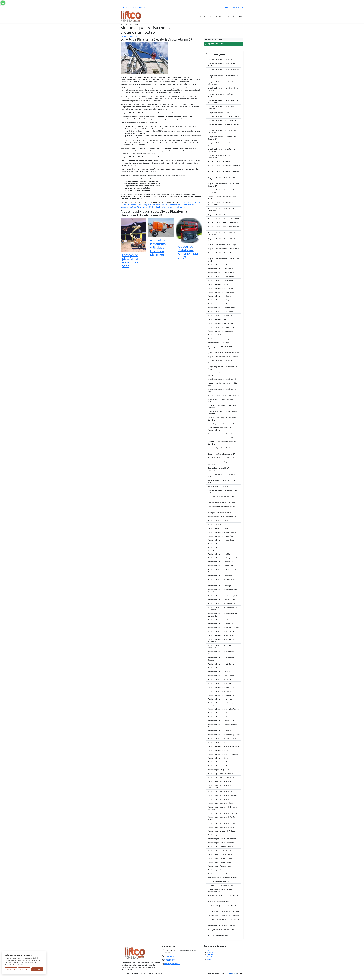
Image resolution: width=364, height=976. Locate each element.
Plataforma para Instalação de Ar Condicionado (219, 786)
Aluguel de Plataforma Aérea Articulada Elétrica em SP (222, 233)
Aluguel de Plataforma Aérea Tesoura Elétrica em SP (221, 253)
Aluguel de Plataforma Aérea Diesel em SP (136, 207)
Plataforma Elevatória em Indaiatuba (221, 292)
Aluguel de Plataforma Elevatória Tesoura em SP (222, 197)
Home (202, 16)
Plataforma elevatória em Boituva (220, 315)
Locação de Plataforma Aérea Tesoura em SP (223, 144)
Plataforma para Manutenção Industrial (222, 839)
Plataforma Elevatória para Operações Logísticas (221, 704)
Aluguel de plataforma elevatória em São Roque (222, 384)
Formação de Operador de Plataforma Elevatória (221, 475)
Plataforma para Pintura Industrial (220, 858)
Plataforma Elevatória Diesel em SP (220, 280)
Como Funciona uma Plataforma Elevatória (223, 438)
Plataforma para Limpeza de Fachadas (221, 835)
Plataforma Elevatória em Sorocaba (220, 288)
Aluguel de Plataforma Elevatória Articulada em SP (223, 179)
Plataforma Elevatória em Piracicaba (221, 717)
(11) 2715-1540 (169, 956)
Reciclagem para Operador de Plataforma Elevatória (223, 896)
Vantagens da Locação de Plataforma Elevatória (221, 931)
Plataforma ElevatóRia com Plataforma (222, 926)
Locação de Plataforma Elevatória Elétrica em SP (222, 64)
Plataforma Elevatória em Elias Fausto (221, 600)
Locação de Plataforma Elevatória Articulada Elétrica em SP (223, 83)
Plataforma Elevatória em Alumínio (220, 536)
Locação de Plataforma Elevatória (220, 59)
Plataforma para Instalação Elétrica (220, 803)
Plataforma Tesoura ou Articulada (220, 874)
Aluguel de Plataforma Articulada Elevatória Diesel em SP (159, 247)
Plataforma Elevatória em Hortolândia (221, 631)
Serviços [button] (218, 16)
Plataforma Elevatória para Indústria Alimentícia (221, 640)
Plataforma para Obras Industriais (220, 854)
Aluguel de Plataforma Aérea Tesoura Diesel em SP (223, 260)
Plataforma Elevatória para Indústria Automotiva (221, 646)
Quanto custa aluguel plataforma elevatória (223, 353)
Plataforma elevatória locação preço (221, 327)
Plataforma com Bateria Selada (219, 524)
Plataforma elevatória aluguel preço (221, 331)
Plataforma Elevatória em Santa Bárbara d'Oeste (222, 726)
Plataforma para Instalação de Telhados (222, 823)
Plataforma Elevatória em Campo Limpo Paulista (222, 570)
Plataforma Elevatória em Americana (221, 540)
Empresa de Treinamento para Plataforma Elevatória (223, 463)
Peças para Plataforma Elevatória (220, 513)
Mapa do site (211, 959)
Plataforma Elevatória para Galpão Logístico (223, 628)
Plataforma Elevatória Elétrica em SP (221, 277)
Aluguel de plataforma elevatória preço (222, 245)
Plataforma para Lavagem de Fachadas (222, 831)
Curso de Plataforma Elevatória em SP (221, 454)
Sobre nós (210, 16)
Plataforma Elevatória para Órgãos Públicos (223, 709)
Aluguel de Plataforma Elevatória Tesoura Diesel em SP (222, 209)
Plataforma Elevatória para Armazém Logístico (221, 549)
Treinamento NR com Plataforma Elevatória (223, 916)
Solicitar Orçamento (128, 36)
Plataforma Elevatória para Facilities (220, 624)
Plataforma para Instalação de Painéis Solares (221, 818)
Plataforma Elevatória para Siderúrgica (222, 739)
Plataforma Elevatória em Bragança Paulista (223, 558)
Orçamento (126, 75)
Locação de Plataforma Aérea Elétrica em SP (223, 116)
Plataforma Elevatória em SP (218, 265)
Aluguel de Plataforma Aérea (154, 205)
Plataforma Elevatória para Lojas (219, 679)
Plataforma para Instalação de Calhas (221, 791)
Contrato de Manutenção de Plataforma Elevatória (222, 443)
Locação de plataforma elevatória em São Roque (222, 390)
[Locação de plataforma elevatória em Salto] (133, 235)
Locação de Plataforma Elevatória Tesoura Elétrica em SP (223, 101)
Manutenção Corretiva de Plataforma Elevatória (221, 497)
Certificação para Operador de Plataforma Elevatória (223, 412)
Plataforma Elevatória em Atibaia (219, 554)
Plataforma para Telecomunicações (220, 870)
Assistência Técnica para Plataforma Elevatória (221, 400)
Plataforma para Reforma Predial (220, 866)
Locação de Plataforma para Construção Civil (222, 491)
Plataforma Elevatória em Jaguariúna (221, 676)
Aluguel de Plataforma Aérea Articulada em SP (167, 207)
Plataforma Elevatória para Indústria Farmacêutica (221, 653)
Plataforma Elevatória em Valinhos (220, 762)
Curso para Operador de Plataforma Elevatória (221, 449)
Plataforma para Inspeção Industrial (221, 777)
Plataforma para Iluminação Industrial (221, 774)
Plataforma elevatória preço (218, 319)
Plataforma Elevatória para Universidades (223, 754)
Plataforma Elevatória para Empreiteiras (222, 604)
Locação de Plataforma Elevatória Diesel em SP (223, 70)
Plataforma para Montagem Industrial (221, 847)
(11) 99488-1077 (169, 960)
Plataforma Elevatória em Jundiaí (219, 296)
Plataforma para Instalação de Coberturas (223, 795)
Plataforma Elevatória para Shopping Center (224, 735)
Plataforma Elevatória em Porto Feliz (221, 721)
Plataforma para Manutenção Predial (221, 843)
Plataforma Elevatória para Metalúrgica (222, 691)
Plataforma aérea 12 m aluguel (219, 343)
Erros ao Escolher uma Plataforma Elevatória (220, 469)
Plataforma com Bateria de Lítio (219, 521)
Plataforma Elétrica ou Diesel (218, 528)
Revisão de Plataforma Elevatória (219, 902)
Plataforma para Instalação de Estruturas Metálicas (222, 808)
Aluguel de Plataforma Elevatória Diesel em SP (223, 172)
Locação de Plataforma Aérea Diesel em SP (223, 120)
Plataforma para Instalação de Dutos (221, 799)
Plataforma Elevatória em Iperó (219, 672)
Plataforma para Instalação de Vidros (221, 827)
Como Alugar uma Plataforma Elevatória (222, 424)
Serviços (210, 955)
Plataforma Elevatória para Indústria (221, 664)
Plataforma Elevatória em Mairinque (221, 687)
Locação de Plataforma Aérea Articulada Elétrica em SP (222, 131)
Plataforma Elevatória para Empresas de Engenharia (222, 608)
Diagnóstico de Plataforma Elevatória (221, 458)
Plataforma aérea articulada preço (220, 339)
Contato (227, 16)
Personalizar (11, 969)
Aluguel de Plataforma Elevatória (219, 161)
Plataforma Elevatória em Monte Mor (221, 695)
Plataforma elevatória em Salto (219, 304)
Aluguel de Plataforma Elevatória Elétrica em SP (224, 166)
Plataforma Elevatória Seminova (219, 731)
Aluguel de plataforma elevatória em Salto (223, 357)
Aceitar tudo (37, 969)
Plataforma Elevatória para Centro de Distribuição (221, 581)
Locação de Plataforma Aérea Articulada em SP (223, 125)
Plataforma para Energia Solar (218, 770)
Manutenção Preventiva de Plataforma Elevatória (221, 508)
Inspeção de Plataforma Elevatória (220, 486)
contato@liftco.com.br (172, 964)
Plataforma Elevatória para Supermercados (223, 746)
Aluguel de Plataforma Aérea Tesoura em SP (188, 251)
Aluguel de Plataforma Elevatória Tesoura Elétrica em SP (222, 203)
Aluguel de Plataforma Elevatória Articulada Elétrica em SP (223, 191)
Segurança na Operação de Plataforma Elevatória (222, 907)
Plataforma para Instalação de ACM (220, 781)
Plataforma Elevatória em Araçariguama (222, 544)
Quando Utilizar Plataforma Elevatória (221, 885)
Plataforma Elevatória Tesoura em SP (221, 273)
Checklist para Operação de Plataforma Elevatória (222, 419)
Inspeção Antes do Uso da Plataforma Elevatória (221, 481)
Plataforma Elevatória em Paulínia (220, 713)
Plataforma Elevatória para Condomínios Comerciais (222, 591)
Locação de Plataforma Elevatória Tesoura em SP (223, 95)
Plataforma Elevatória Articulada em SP (222, 269)
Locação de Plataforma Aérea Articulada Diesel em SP (222, 138)
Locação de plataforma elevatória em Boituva (221, 361)
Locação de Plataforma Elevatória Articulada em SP (223, 77)
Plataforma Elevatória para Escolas (220, 620)
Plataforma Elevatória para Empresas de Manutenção (222, 615)
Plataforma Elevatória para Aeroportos (222, 532)
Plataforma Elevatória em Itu (218, 284)
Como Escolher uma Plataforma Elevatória (223, 434)
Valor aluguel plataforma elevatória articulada (220, 348)
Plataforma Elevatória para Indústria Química (221, 659)
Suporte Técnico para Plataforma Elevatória (223, 912)
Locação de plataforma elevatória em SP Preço (222, 368)
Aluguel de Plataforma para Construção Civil (223, 395)
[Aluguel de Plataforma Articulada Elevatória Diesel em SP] (161, 227)
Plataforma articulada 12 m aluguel (220, 335)
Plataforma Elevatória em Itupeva (220, 300)
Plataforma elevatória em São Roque (221, 312)
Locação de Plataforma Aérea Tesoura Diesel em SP (221, 156)
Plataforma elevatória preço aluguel (221, 323)
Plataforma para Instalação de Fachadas (222, 813)
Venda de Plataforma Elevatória (219, 936)
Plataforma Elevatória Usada (218, 758)
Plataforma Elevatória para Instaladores (222, 668)
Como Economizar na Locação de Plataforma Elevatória (220, 429)
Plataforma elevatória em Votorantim (221, 308)
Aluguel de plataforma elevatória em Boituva (221, 374)
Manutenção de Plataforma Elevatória (221, 503)
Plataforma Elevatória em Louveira (220, 683)
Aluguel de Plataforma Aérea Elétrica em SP (180, 205)
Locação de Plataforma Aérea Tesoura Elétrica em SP (221, 150)
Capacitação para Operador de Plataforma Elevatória (223, 406)
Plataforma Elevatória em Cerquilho (220, 586)
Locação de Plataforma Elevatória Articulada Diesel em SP (223, 89)
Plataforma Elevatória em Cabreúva (220, 562)
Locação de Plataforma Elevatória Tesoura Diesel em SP (223, 107)
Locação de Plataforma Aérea (218, 113)
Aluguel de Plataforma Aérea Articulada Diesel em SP (222, 240)
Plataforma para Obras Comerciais (220, 850)
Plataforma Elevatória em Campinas (220, 566)
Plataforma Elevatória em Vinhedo (220, 766)
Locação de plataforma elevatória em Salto (131, 260)
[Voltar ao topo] (182, 975)
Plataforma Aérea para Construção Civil (222, 517)
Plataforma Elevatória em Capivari (220, 576)
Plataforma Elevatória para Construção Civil (223, 596)
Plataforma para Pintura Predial (219, 862)
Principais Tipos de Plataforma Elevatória (222, 878)
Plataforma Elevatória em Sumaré (220, 742)
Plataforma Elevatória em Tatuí (219, 750)
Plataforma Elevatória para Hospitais (221, 635)
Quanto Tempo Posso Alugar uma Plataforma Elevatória (220, 890)
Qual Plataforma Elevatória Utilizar (220, 882)
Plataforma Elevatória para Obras (220, 699)
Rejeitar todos (24, 969)
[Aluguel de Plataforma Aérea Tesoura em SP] (189, 230)
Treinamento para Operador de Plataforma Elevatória (223, 920)
